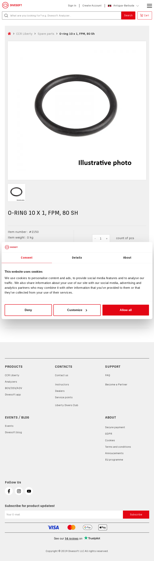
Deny (28, 310)
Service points (64, 397)
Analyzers (11, 381)
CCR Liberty (24, 33)
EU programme (114, 459)
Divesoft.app (13, 394)
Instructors (62, 384)
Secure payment (115, 427)
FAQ (107, 375)
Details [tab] (77, 257)
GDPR (108, 433)
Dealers (60, 390)
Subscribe (136, 514)
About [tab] (127, 257)
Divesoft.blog (13, 432)
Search (128, 15)
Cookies (110, 440)
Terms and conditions (118, 446)
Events (9, 425)
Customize (74, 310)
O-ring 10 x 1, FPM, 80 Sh (77, 33)
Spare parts (45, 33)
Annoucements (114, 453)
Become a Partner (116, 384)
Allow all (126, 310)
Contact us (61, 375)
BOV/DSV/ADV (13, 388)
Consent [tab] (26, 257)
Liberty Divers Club (66, 405)
